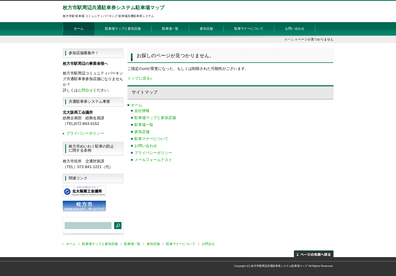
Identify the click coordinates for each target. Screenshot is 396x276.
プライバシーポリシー (153, 153)
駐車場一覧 (170, 28)
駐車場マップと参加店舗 (123, 28)
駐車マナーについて (248, 28)
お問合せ (85, 90)
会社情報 (142, 110)
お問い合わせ (294, 28)
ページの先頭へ (314, 253)
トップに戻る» (139, 78)
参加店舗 (206, 28)
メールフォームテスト (153, 160)
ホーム (79, 28)
